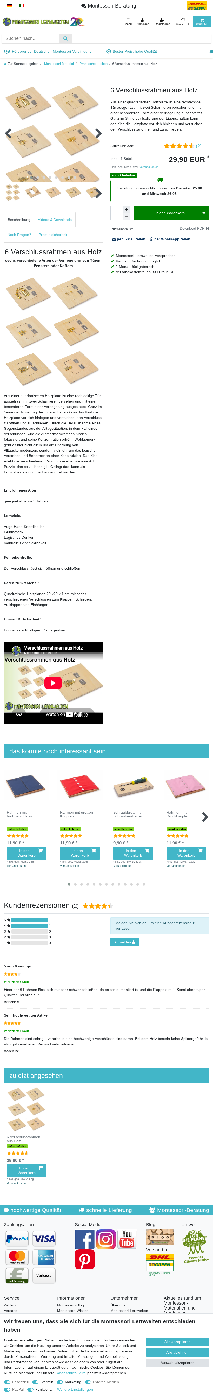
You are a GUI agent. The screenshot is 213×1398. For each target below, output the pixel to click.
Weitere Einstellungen (75, 1389)
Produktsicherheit (53, 235)
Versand (10, 1310)
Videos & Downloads (55, 219)
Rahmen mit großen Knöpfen (76, 814)
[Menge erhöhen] (126, 209)
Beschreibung (19, 219)
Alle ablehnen (177, 1352)
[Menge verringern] (126, 216)
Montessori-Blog (70, 1305)
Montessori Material (58, 64)
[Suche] (65, 38)
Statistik (46, 1382)
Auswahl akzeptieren (178, 1363)
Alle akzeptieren (177, 1342)
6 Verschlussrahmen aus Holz (23, 1139)
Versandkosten (148, 166)
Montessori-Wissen (73, 1310)
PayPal (18, 1389)
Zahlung (10, 1305)
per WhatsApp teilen (171, 239)
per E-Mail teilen (131, 239)
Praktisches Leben (93, 64)
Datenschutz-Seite (71, 1373)
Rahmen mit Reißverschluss (19, 814)
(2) (199, 145)
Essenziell (20, 1382)
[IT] (22, 5)
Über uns (117, 1305)
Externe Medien (106, 1382)
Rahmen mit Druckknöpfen (178, 814)
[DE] (9, 5)
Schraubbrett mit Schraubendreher (127, 814)
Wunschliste (125, 229)
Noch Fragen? (19, 235)
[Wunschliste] (183, 21)
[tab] (19, 219)
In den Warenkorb (170, 213)
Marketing (73, 1382)
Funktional (43, 1389)
